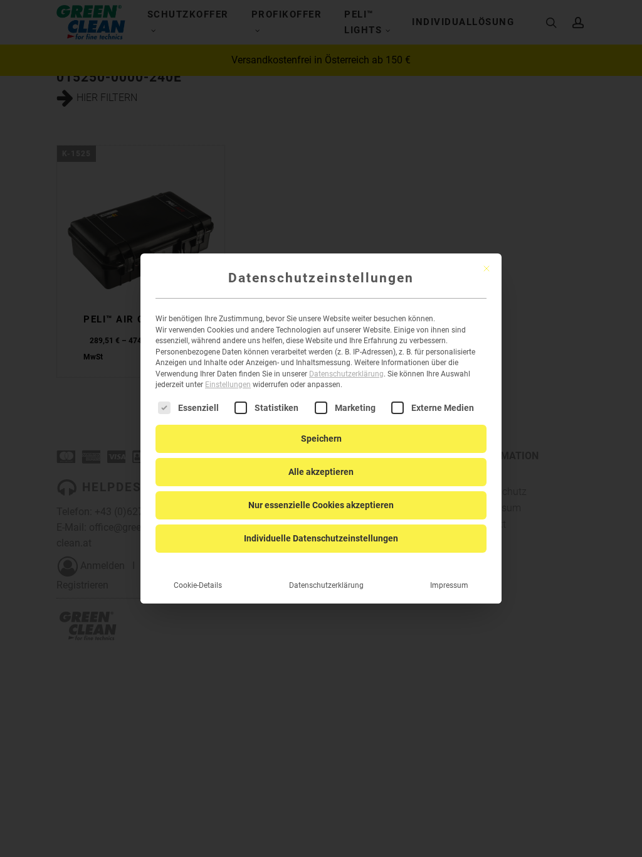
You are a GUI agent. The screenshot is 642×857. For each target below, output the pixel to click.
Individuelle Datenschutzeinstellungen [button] (321, 538)
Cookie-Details (198, 585)
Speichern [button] (321, 439)
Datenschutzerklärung (346, 374)
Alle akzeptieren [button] (321, 472)
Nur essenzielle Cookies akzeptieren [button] (321, 505)
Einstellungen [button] (228, 384)
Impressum (449, 585)
